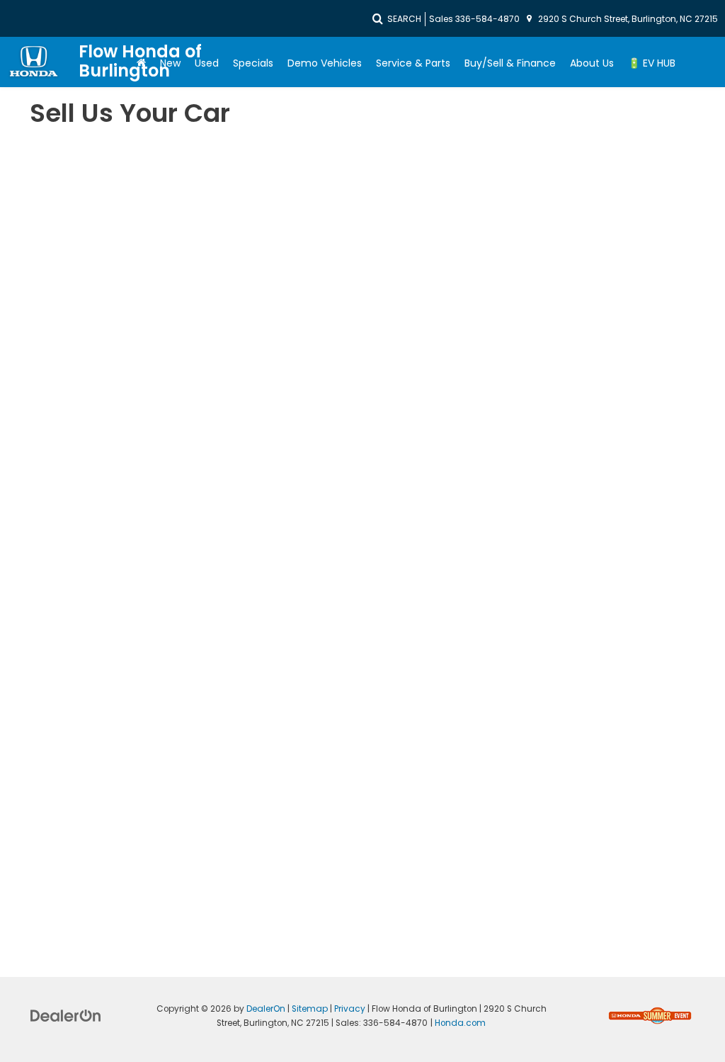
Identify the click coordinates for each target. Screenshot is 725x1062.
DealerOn (265, 1009)
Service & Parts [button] (413, 63)
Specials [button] (253, 63)
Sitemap (310, 1009)
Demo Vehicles (324, 63)
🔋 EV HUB (651, 63)
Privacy (349, 1009)
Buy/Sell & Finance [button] (510, 63)
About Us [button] (592, 63)
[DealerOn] (66, 1014)
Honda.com (460, 1023)
